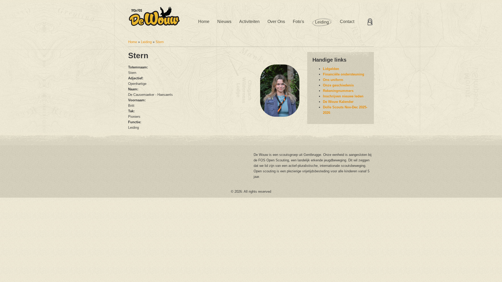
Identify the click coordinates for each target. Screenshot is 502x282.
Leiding (322, 22)
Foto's (298, 21)
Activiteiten (249, 21)
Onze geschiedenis (338, 85)
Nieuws (224, 21)
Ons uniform (333, 80)
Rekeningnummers (338, 91)
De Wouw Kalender (338, 102)
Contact (347, 21)
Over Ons (276, 21)
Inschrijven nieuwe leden (343, 96)
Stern (160, 42)
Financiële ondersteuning (343, 74)
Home (203, 21)
